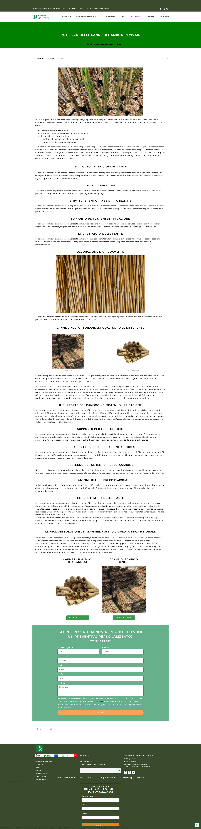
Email (60, 665)
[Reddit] (51, 729)
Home (82, 44)
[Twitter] (37, 729)
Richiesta (61, 683)
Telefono (61, 674)
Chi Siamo (150, 17)
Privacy (99, 702)
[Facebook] (160, 9)
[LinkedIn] (164, 9)
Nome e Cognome (65, 647)
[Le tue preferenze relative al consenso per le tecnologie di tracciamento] (197, 825)
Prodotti (66, 17)
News (52, 58)
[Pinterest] (41, 729)
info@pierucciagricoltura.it (99, 8)
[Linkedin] (133, 772)
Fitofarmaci (109, 17)
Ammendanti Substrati (87, 17)
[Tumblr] (44, 729)
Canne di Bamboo (40, 58)
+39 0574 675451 (77, 8)
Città (59, 656)
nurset (123, 17)
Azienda (105, 647)
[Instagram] (167, 9)
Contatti (164, 17)
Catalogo (136, 17)
